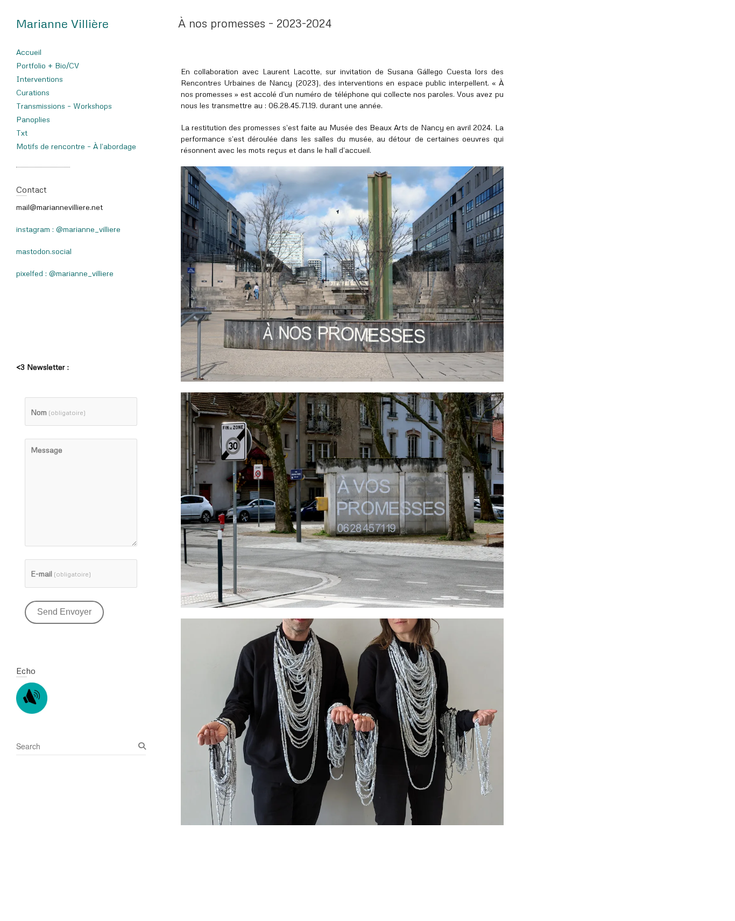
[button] (342, 274)
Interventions (39, 78)
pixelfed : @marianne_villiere (65, 273)
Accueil (28, 52)
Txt (21, 132)
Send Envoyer (64, 611)
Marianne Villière (62, 23)
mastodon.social (44, 251)
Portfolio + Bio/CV (47, 65)
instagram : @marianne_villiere (68, 229)
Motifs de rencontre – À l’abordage (76, 146)
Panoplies (33, 119)
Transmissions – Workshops (64, 105)
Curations (33, 92)
